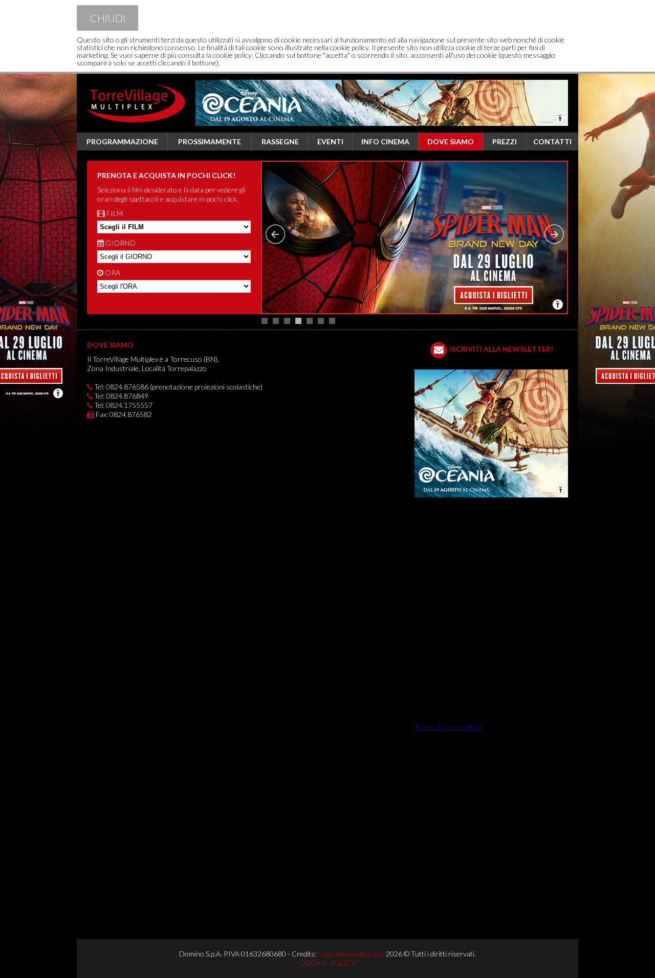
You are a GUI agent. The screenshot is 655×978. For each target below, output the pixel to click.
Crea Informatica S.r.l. (351, 953)
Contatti (552, 141)
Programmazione (122, 141)
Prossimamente (209, 141)
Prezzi (504, 141)
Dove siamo (450, 141)
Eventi (330, 141)
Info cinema (385, 141)
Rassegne (280, 141)
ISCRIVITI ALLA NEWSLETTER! (501, 348)
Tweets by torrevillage (448, 727)
